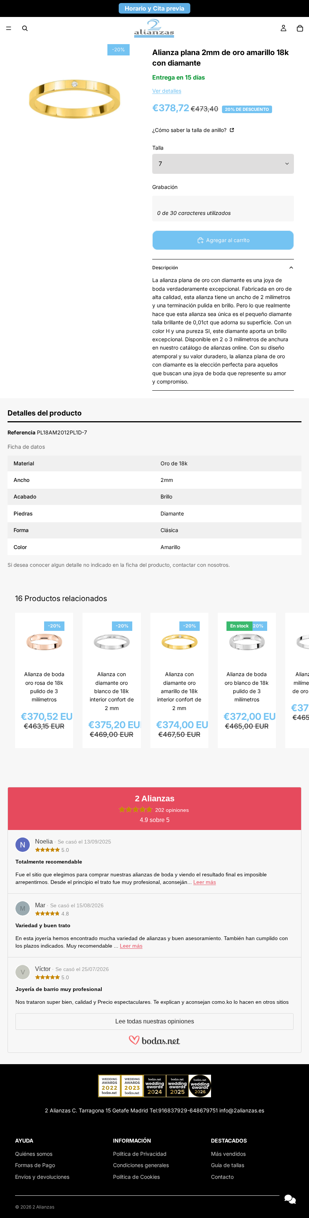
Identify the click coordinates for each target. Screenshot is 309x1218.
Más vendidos (228, 1154)
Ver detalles (166, 90)
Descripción (165, 267)
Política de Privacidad (140, 1154)
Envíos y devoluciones (42, 1177)
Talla (158, 147)
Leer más (204, 882)
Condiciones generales (141, 1165)
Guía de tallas (227, 1165)
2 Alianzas (43, 1207)
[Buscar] (25, 28)
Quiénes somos (33, 1154)
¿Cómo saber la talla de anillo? (190, 130)
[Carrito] (300, 28)
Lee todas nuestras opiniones (154, 1021)
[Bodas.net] (154, 1044)
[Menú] (8, 28)
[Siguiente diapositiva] (285, 680)
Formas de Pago (35, 1165)
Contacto (222, 1177)
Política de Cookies (136, 1177)
